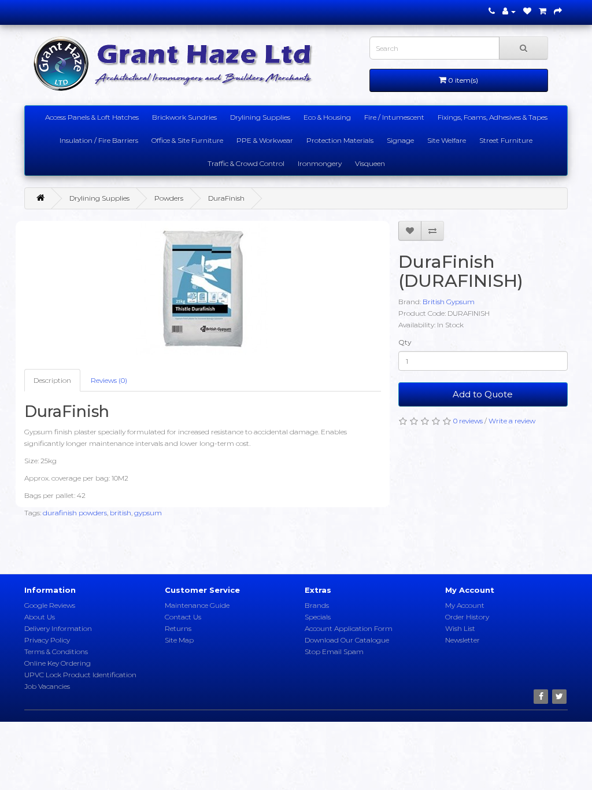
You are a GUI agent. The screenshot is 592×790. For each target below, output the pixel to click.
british (120, 512)
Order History (467, 616)
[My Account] (509, 11)
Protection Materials (339, 140)
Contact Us (183, 616)
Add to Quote (483, 394)
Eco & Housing (327, 117)
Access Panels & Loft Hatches (92, 117)
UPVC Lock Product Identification (80, 674)
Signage (400, 140)
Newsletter (462, 640)
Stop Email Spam (334, 651)
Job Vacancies (47, 686)
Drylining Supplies (260, 117)
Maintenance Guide (197, 605)
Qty (405, 342)
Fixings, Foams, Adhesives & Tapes (492, 117)
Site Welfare (446, 140)
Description (52, 380)
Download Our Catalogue (347, 640)
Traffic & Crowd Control (246, 163)
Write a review (512, 420)
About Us (39, 616)
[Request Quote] (558, 11)
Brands (317, 605)
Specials (318, 616)
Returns (178, 628)
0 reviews (468, 420)
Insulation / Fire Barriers (99, 140)
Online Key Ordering (57, 663)
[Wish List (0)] (527, 11)
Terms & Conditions (56, 651)
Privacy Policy (47, 640)
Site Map (179, 640)
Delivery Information (58, 628)
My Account (464, 605)
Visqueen (370, 163)
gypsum (148, 512)
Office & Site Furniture (187, 140)
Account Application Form (349, 628)
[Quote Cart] (542, 11)
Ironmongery (320, 163)
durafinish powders (75, 512)
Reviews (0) (109, 380)
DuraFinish (226, 198)
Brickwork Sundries (184, 117)
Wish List (460, 628)
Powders (168, 198)
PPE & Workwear (264, 140)
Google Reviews (49, 605)
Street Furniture (505, 140)
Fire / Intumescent (394, 117)
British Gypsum (449, 301)
